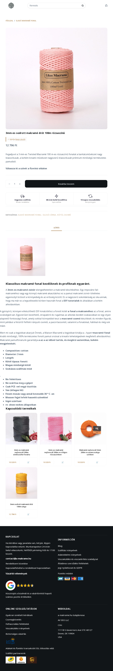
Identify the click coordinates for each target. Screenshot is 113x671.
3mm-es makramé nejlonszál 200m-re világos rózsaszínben (55, 452)
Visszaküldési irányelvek (18, 628)
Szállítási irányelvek (67, 550)
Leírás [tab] (56, 228)
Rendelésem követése (17, 563)
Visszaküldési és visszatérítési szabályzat (78, 559)
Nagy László (20, 139)
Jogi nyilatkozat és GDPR (70, 567)
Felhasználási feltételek (17, 624)
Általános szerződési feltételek (73, 563)
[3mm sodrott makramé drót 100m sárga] (21, 483)
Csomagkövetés (13, 619)
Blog (60, 546)
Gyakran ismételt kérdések (19, 615)
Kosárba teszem (66, 183)
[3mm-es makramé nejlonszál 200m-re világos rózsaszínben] (56, 428)
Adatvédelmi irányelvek (69, 554)
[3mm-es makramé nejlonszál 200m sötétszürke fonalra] (21, 428)
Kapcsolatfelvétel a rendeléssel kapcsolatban (28, 568)
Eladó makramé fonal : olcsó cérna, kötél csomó (44, 215)
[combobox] (55, 5)
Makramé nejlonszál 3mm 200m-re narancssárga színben (90, 452)
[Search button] (83, 5)
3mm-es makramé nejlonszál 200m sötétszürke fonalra (21, 452)
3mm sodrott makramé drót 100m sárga (21, 505)
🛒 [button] (28, 462)
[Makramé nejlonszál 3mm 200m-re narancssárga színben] (90, 428)
